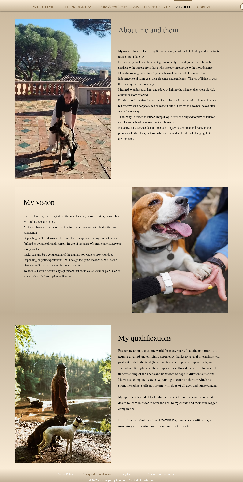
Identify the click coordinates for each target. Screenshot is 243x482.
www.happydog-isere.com (112, 480)
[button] (112, 5)
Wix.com (149, 480)
